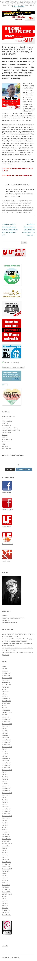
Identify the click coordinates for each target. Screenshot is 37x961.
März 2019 (5, 756)
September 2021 (7, 712)
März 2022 (5, 708)
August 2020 (5, 726)
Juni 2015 (4, 850)
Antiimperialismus (7, 421)
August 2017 (5, 795)
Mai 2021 (4, 715)
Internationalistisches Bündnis (11, 430)
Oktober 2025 (6, 675)
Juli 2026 (4, 666)
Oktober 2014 (6, 866)
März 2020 (5, 733)
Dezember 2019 (6, 740)
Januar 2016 (5, 834)
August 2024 (5, 687)
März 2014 (5, 882)
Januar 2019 (5, 761)
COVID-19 (5, 423)
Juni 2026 (4, 669)
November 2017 (6, 790)
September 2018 (7, 770)
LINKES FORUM (6, 203)
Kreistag (20, 210)
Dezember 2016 (6, 809)
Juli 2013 (4, 899)
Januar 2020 (5, 738)
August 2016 (5, 818)
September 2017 (7, 793)
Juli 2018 (4, 772)
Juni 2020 (4, 731)
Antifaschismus (6, 419)
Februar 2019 (6, 758)
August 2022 (5, 705)
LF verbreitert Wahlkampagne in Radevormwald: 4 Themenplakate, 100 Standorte (28, 229)
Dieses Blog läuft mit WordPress (11, 957)
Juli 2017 (4, 797)
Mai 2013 (4, 903)
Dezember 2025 (6, 673)
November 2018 (6, 765)
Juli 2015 (4, 848)
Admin (30, 201)
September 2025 (7, 678)
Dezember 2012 (6, 915)
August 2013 (5, 896)
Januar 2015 (5, 859)
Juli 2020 (4, 728)
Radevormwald (10, 212)
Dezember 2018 (6, 763)
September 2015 (7, 843)
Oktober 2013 (6, 892)
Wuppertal (5, 446)
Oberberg (14, 203)
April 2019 (5, 754)
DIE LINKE (26, 205)
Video (4, 444)
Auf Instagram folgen (25, 469)
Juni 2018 (4, 774)
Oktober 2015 (6, 841)
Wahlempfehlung (25, 212)
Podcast (4, 437)
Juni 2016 (4, 823)
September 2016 (7, 816)
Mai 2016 (4, 825)
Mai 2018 (4, 777)
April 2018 (5, 779)
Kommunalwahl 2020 (11, 210)
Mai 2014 (4, 878)
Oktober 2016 (6, 813)
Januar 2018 (5, 786)
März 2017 (5, 804)
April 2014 (5, 880)
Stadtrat (17, 212)
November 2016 (6, 811)
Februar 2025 (6, 682)
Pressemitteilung (22, 203)
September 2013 (7, 894)
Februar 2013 (6, 910)
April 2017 (5, 802)
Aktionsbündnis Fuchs (8, 416)
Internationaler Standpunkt (10, 428)
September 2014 (7, 869)
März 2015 (5, 857)
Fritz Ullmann (23, 207)
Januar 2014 (5, 887)
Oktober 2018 (6, 767)
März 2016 (5, 830)
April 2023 (5, 696)
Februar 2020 (6, 735)
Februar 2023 (6, 698)
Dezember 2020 (6, 719)
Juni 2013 (4, 901)
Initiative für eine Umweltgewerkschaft (13, 618)
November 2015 (6, 839)
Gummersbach (6, 426)
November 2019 (6, 742)
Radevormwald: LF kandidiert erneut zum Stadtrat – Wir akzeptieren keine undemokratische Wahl (10, 229)
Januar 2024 (5, 692)
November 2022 (6, 701)
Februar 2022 (6, 710)
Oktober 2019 (6, 744)
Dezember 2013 (6, 889)
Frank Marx (15, 207)
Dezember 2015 (6, 836)
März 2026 (5, 671)
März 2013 (5, 908)
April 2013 (5, 905)
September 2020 (7, 724)
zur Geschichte (6, 449)
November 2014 (6, 864)
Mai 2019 (4, 751)
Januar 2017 (5, 807)
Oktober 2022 (6, 703)
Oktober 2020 (6, 721)
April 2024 (5, 689)
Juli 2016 (4, 820)
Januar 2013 (5, 912)
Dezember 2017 (6, 788)
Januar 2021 (5, 717)
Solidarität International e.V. (10, 623)
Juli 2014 (4, 873)
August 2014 (5, 871)
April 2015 (5, 855)
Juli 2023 (4, 694)
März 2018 (5, 781)
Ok (18, 9)
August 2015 (5, 846)
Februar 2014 (6, 885)
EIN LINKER (5, 616)
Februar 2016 (6, 832)
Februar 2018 (6, 784)
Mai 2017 (4, 800)
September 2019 (7, 747)
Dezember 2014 (6, 862)
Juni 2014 (4, 876)
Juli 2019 (4, 749)
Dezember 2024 (6, 685)
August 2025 (5, 680)
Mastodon (5, 946)
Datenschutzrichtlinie (18, 6)
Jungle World (5, 620)
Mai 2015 (4, 853)
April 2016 (5, 827)
